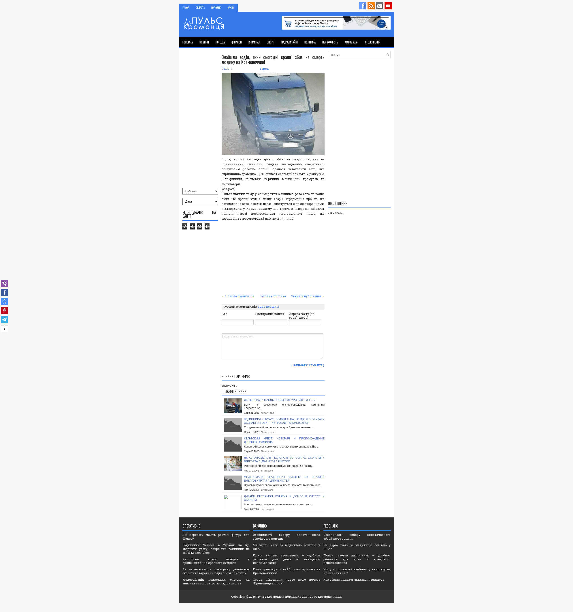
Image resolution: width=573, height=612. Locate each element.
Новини (204, 42)
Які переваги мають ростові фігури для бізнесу (279, 400)
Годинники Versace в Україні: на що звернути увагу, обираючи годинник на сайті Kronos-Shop (284, 421)
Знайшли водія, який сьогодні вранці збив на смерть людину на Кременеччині (273, 59)
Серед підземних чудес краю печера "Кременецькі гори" (286, 581)
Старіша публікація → (308, 296)
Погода (220, 42)
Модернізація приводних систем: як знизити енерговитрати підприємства (284, 479)
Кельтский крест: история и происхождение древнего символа (216, 561)
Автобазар (351, 42)
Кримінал (254, 42)
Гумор (185, 7)
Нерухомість (330, 42)
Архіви (231, 7)
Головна (187, 42)
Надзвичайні (289, 42)
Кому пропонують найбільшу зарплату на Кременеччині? (286, 571)
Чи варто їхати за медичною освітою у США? (286, 547)
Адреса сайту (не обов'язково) (301, 316)
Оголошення (372, 42)
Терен (264, 69)
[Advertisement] (273, 259)
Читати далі (267, 412)
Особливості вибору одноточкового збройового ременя (286, 537)
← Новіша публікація (238, 296)
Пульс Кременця (270, 597)
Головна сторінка (272, 296)
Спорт (271, 42)
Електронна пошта (269, 314)
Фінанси (236, 42)
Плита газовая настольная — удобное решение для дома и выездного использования (286, 559)
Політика (310, 42)
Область (200, 7)
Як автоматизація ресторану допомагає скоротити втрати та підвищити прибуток (284, 459)
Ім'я (224, 314)
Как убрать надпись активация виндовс (353, 579)
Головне (216, 7)
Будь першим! (269, 307)
